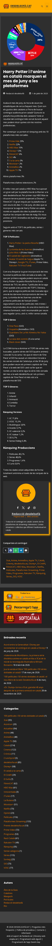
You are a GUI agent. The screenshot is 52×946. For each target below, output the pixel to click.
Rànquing (40, 573)
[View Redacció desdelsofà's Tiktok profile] (29, 508)
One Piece (14, 326)
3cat (8, 560)
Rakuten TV (14, 265)
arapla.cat (13, 939)
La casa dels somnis (18, 339)
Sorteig (7, 859)
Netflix (12, 144)
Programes (17, 573)
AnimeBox (14, 167)
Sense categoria (11, 851)
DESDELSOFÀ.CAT (22, 927)
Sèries (9, 576)
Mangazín (8, 896)
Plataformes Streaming (27, 570)
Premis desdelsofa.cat (14, 825)
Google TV (23, 262)
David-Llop (35, 942)
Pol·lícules (8, 900)
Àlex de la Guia (11, 890)
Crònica (7, 753)
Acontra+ (8, 724)
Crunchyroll (9, 758)
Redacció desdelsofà (15, 93)
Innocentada (10, 791)
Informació (26, 933)
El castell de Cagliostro (19, 255)
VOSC (20, 576)
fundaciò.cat (27, 936)
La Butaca (8, 800)
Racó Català (9, 838)
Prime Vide (14, 141)
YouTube (26, 265)
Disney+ (13, 150)
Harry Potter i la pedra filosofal (23, 243)
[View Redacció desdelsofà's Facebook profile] (18, 508)
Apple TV (13, 170)
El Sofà (7, 779)
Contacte (41, 930)
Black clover (14, 342)
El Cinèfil (41, 563)
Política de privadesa (26, 930)
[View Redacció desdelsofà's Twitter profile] (23, 508)
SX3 (11, 157)
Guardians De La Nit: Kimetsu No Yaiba (27, 332)
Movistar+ (14, 163)
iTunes (32, 262)
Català (41, 560)
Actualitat (8, 728)
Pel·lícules (10, 570)
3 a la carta (14, 160)
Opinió (7, 813)
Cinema (9, 563)
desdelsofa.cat (21, 563)
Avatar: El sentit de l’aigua (21, 259)
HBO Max (13, 147)
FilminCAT (14, 154)
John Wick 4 (14, 252)
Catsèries (8, 893)
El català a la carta (12, 770)
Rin (5, 906)
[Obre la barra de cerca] (42, 6)
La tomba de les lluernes (20, 249)
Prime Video (9, 829)
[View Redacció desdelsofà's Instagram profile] (34, 508)
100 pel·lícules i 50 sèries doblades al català (24, 715)
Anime (14, 560)
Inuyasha (13, 329)
